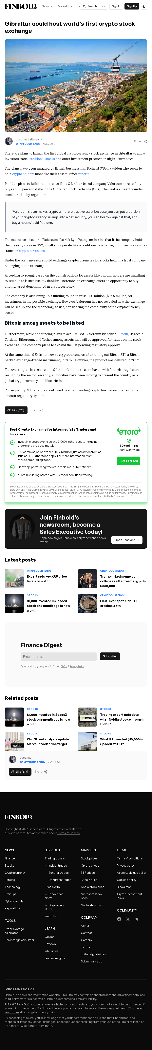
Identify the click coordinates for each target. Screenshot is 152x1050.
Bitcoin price (89, 879)
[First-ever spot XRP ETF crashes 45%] (87, 603)
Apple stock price (92, 887)
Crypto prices (90, 865)
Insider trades (56, 865)
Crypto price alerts (55, 907)
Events (85, 947)
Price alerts (52, 887)
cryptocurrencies (32, 250)
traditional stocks (41, 158)
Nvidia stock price (92, 905)
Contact (86, 933)
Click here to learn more (36, 1025)
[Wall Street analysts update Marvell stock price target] (14, 741)
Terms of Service (68, 833)
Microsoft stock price (91, 896)
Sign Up (132, 6)
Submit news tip (91, 961)
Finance (10, 858)
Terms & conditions (130, 858)
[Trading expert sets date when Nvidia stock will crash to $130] (87, 717)
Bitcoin (122, 334)
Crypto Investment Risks (129, 896)
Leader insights (55, 958)
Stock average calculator (14, 931)
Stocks (32, 595)
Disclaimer (124, 887)
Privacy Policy (77, 666)
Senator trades (57, 872)
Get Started (129, 461)
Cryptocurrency (28, 143)
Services (52, 850)
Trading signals (55, 858)
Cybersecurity (14, 901)
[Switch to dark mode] (144, 6)
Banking (10, 879)
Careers (86, 940)
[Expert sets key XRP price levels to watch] (14, 578)
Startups (10, 894)
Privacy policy (126, 865)
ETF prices (88, 872)
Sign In (116, 6)
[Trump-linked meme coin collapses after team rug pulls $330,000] (87, 578)
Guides (49, 936)
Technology (12, 887)
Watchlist (51, 916)
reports (83, 174)
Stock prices (89, 858)
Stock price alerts (54, 896)
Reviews (50, 944)
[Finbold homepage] (76, 816)
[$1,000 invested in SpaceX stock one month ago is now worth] (14, 603)
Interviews (51, 951)
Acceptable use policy (131, 872)
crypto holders (23, 174)
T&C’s (64, 666)
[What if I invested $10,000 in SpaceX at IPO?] (87, 741)
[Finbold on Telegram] (136, 919)
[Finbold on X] (127, 919)
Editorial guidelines (93, 954)
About (85, 925)
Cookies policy (126, 879)
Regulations (13, 908)
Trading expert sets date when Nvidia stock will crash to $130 (121, 719)
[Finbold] (21, 6)
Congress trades (58, 879)
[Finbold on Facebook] (119, 919)
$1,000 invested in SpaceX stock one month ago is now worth (48, 605)
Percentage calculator (19, 940)
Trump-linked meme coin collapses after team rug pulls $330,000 (123, 581)
